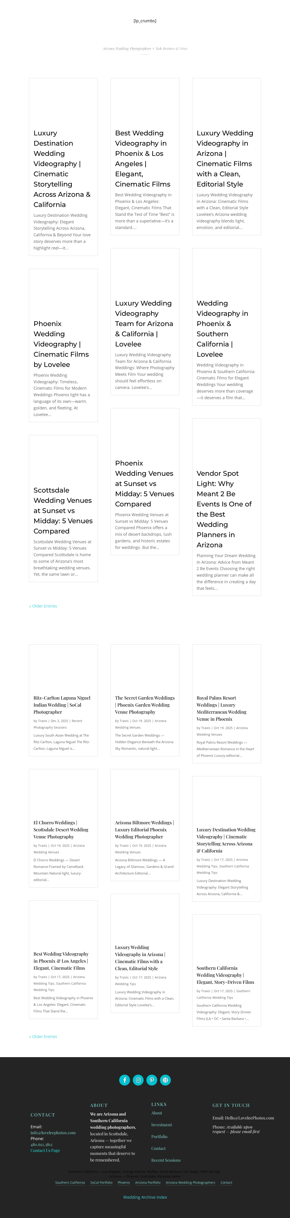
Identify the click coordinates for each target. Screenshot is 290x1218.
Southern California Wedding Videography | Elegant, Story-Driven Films (225, 975)
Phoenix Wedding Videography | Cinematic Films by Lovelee (61, 344)
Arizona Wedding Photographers (190, 1182)
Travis (42, 721)
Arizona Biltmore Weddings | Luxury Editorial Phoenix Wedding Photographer (144, 829)
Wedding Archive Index (145, 1197)
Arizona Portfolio (147, 1182)
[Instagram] (138, 1080)
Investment (161, 1124)
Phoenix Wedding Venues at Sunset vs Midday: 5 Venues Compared (144, 483)
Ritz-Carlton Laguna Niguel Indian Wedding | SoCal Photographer (62, 705)
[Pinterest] (151, 1080)
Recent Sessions (166, 1160)
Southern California (70, 1182)
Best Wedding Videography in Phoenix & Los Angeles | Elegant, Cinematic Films (61, 961)
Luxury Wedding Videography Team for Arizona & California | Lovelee (144, 323)
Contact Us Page (45, 1150)
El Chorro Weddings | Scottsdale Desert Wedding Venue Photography (61, 829)
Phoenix (124, 1182)
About (156, 1113)
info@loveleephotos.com (53, 1132)
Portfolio (159, 1136)
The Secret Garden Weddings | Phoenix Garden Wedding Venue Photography (145, 705)
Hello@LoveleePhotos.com (249, 1118)
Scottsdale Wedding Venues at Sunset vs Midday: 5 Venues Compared (63, 510)
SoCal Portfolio (101, 1182)
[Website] (165, 1080)
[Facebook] (124, 1080)
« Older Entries (43, 606)
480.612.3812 (42, 1144)
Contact (158, 1148)
